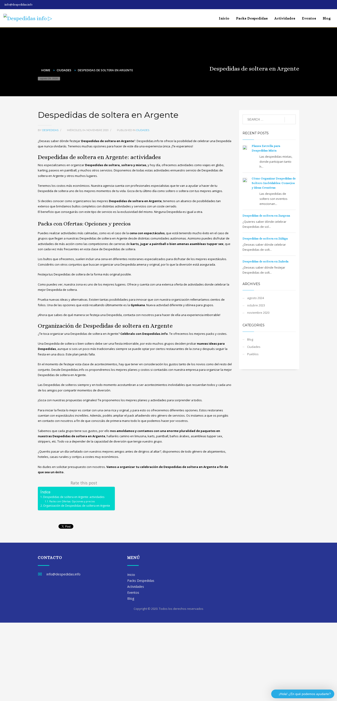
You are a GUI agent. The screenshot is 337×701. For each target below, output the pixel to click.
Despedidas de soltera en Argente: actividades (74, 497)
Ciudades (142, 130)
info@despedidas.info (19, 4)
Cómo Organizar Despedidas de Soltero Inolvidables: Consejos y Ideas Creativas (274, 183)
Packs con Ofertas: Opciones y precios (72, 501)
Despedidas (50, 130)
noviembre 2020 (258, 313)
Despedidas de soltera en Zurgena (266, 215)
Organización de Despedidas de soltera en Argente (76, 505)
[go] (290, 119)
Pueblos (253, 354)
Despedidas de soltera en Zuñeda (265, 261)
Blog (250, 339)
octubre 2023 (256, 305)
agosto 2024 (255, 298)
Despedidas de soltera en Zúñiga (265, 238)
